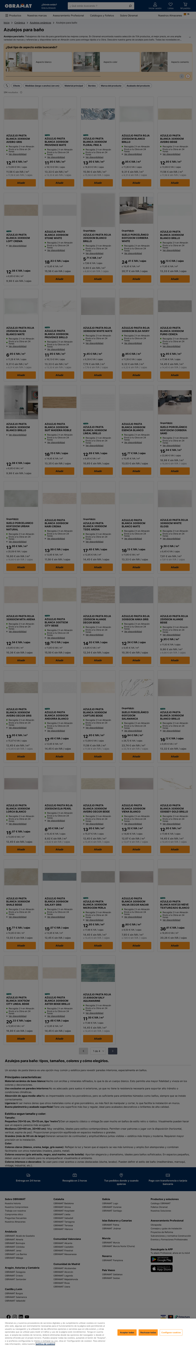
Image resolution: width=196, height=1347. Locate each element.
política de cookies (45, 1344)
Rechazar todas (148, 1332)
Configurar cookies (171, 1332)
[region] (98, 1333)
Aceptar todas (127, 1332)
